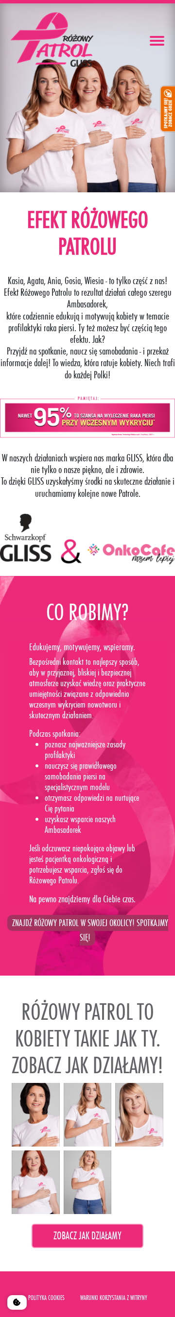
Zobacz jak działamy (87, 1235)
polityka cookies (46, 1298)
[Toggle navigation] (157, 41)
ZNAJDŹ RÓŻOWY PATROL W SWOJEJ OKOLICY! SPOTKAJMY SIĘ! (90, 930)
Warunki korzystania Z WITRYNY (113, 1298)
